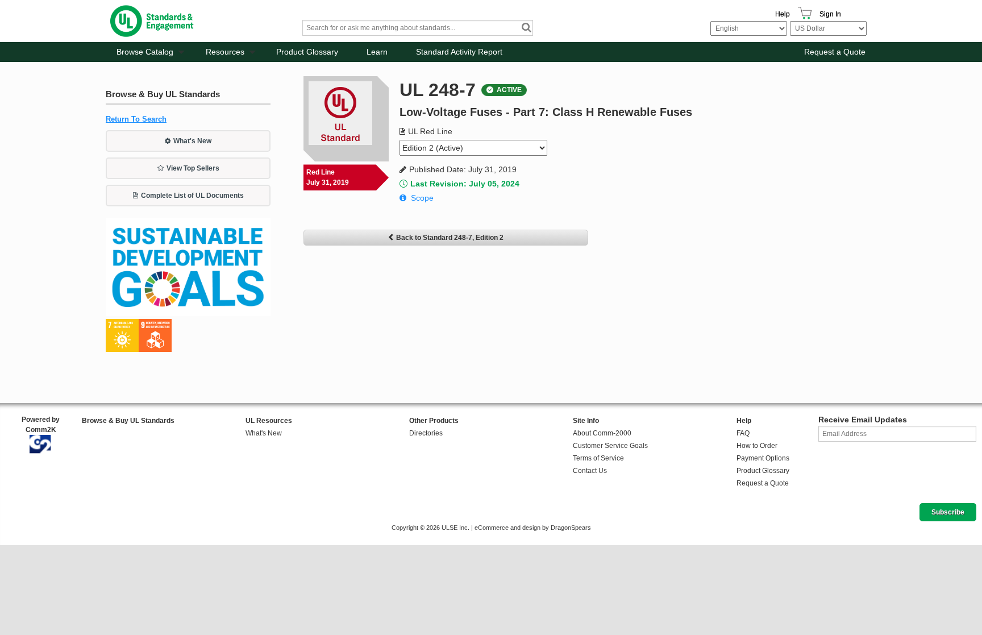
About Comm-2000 (602, 433)
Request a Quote (835, 51)
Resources (225, 51)
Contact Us (590, 471)
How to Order (757, 446)
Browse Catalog (144, 51)
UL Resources (269, 421)
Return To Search (136, 119)
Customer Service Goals (610, 446)
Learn (377, 51)
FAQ (743, 433)
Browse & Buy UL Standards (128, 421)
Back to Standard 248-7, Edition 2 (450, 238)
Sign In (830, 14)
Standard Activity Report (459, 51)
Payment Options (763, 458)
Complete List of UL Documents (192, 196)
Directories (426, 433)
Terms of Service (598, 458)
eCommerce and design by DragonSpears (533, 527)
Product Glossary (307, 51)
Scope (422, 197)
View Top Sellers (193, 168)
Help (782, 14)
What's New (192, 141)
